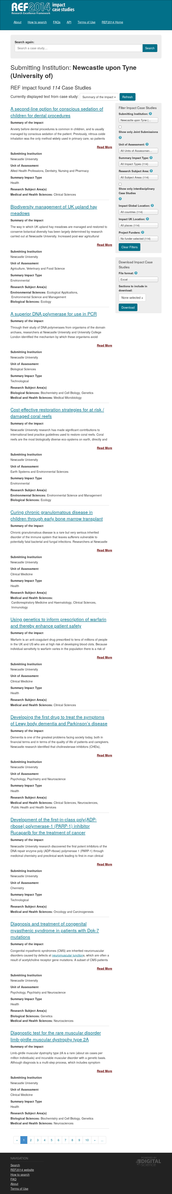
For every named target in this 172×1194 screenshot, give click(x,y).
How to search (37, 22)
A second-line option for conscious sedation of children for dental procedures (56, 111)
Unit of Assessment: (132, 144)
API (69, 22)
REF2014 (42, 8)
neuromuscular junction (67, 955)
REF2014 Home (112, 22)
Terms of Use (86, 22)
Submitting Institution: (133, 114)
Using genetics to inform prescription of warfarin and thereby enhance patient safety (58, 622)
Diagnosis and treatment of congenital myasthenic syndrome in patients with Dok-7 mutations (54, 930)
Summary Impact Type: (134, 158)
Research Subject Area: (134, 171)
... (102, 1140)
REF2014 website (22, 1170)
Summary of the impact (98, 97)
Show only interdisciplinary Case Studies (137, 191)
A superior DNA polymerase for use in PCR (53, 314)
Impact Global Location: (134, 206)
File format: (126, 273)
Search (15, 1165)
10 (87, 1140)
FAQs (56, 22)
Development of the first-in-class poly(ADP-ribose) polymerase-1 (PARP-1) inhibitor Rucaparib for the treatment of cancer (53, 826)
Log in (157, 20)
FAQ (13, 1179)
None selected (131, 297)
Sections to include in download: (133, 288)
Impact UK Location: (132, 219)
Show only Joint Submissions (138, 132)
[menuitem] (17, 22)
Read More (104, 147)
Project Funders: (129, 232)
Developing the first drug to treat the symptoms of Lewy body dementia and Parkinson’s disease (58, 720)
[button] (150, 113)
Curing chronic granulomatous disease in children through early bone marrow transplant (56, 515)
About (17, 22)
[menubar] (68, 22)
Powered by (148, 1157)
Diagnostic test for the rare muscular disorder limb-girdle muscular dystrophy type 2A (55, 1035)
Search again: (24, 42)
